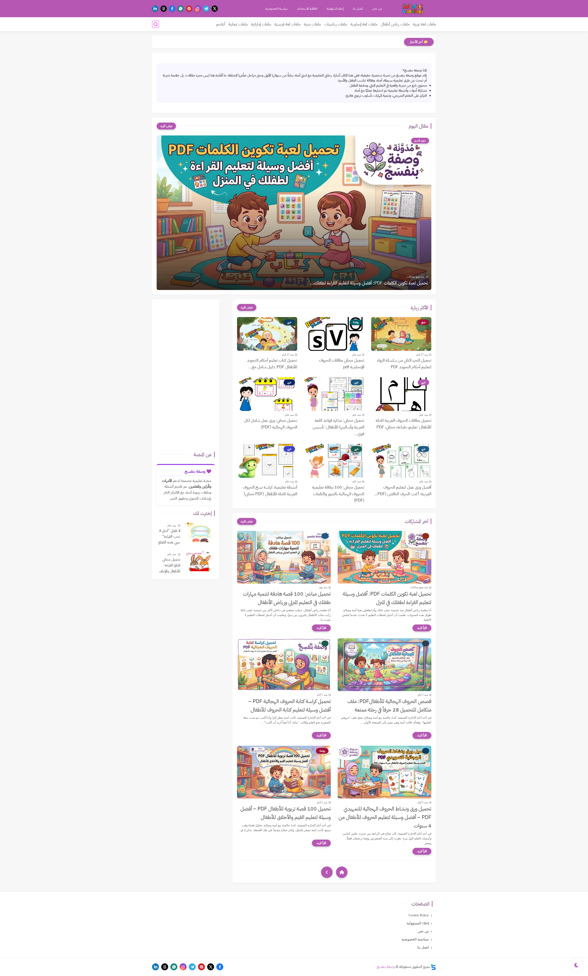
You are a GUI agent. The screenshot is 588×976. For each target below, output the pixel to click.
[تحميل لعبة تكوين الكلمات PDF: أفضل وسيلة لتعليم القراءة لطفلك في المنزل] (384, 557)
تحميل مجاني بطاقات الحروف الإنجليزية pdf (341, 363)
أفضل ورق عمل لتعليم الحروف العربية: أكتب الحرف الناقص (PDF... (402, 490)
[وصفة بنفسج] (413, 9)
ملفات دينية (312, 24)
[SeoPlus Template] (433, 967)
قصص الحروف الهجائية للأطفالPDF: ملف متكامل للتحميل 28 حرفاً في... (350, 42)
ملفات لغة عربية (424, 24)
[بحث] (155, 24)
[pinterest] (189, 9)
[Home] (342, 872)
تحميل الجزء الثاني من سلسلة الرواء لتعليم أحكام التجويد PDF (404, 363)
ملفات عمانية (238, 24)
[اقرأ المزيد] (422, 627)
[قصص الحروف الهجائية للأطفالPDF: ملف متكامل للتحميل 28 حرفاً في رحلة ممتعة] (384, 664)
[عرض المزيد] (166, 126)
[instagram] (198, 9)
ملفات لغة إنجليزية (364, 24)
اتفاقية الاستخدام (307, 8)
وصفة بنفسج (386, 967)
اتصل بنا (358, 8)
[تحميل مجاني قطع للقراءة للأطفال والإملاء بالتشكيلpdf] (199, 561)
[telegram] (206, 9)
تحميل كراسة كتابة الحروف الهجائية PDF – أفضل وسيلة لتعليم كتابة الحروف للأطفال (289, 705)
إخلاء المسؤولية (335, 8)
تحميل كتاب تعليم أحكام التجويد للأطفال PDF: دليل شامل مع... (272, 363)
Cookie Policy (419, 915)
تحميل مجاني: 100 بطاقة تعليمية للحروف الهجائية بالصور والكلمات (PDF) (338, 493)
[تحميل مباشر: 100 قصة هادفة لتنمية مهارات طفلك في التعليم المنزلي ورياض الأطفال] (284, 557)
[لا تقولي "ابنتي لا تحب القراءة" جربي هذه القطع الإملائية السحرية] (199, 532)
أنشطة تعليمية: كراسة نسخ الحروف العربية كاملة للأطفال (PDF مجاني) (270, 490)
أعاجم (220, 24)
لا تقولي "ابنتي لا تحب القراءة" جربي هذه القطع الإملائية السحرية (168, 537)
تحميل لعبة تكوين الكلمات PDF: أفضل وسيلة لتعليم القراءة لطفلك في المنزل (387, 598)
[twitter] (215, 9)
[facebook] (172, 9)
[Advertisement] (185, 377)
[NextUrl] (327, 872)
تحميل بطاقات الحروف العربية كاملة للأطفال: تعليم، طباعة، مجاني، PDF (403, 423)
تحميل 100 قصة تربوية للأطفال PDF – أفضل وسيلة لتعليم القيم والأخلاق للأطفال (285, 813)
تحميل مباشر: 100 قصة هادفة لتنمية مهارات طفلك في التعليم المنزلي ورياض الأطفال (287, 598)
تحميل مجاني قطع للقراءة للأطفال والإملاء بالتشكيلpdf (169, 566)
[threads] (164, 9)
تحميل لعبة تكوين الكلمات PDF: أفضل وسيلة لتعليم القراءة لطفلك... (369, 282)
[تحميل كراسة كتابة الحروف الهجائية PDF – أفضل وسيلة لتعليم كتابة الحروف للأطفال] (284, 664)
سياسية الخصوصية (276, 8)
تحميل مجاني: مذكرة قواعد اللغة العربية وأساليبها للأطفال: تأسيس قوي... (338, 427)
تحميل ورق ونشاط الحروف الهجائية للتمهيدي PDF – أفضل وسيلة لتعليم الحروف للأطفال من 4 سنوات (385, 817)
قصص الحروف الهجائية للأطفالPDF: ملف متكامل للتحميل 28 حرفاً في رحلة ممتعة (389, 705)
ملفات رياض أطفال (395, 24)
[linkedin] (155, 9)
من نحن (377, 8)
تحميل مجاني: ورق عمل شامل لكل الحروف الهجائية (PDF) (270, 423)
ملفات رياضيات (335, 24)
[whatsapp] (181, 9)
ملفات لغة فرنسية (287, 24)
